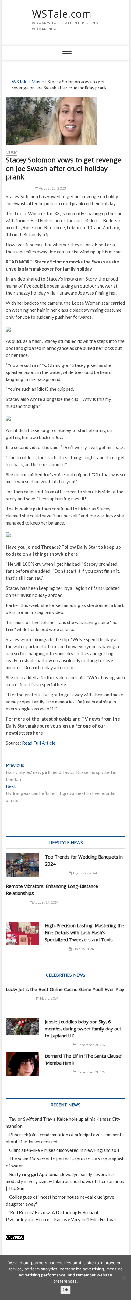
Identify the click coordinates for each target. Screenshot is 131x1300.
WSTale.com (61, 14)
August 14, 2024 (45, 902)
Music (37, 81)
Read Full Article (38, 743)
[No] (123, 1278)
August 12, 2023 (52, 188)
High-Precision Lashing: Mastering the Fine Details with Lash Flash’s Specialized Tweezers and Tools (84, 932)
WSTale (19, 81)
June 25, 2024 (83, 949)
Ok (65, 1289)
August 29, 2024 (84, 873)
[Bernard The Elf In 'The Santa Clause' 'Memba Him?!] (22, 1064)
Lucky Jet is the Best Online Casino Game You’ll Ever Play (65, 989)
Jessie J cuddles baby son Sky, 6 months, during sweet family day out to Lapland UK (83, 1029)
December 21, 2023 (91, 1045)
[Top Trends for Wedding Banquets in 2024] (22, 865)
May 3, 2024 (48, 998)
